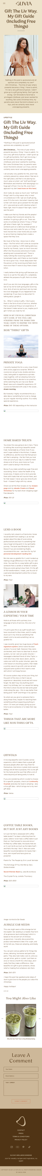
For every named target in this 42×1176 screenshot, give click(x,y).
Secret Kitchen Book (12, 872)
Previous (2, 1023)
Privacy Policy (21, 1140)
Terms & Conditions (21, 1136)
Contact (21, 1130)
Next (39, 1023)
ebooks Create (20, 488)
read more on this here (27, 188)
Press (21, 1133)
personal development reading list (17, 554)
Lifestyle (8, 117)
